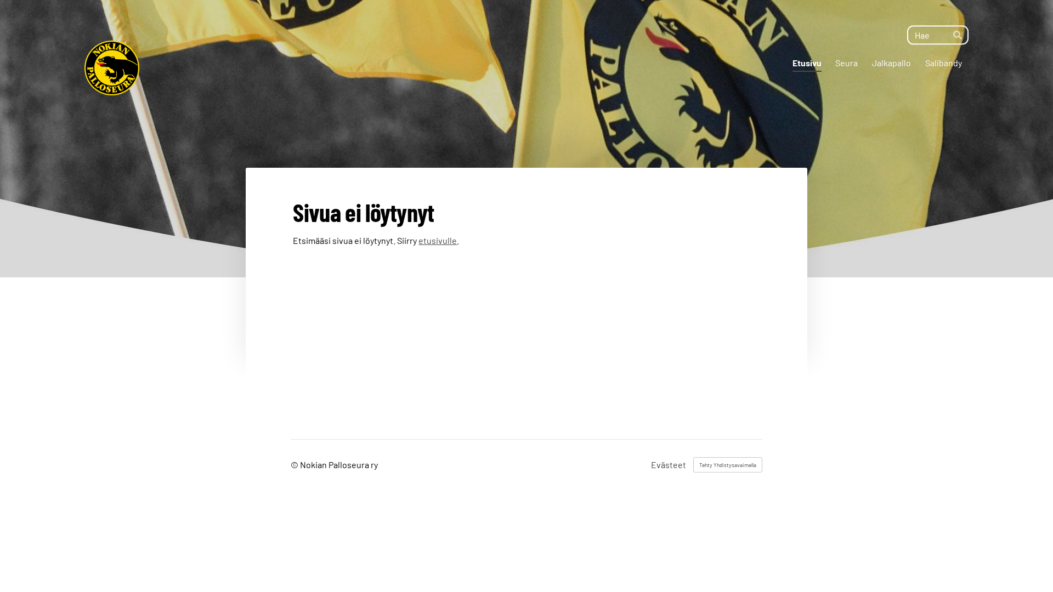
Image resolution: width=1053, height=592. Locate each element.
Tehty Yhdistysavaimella (727, 465)
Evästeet (668, 464)
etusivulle (437, 240)
